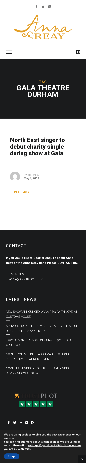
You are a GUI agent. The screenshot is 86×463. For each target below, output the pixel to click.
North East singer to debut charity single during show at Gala (37, 146)
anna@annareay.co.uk (26, 279)
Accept (11, 456)
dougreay (33, 174)
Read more (22, 192)
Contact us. (67, 263)
